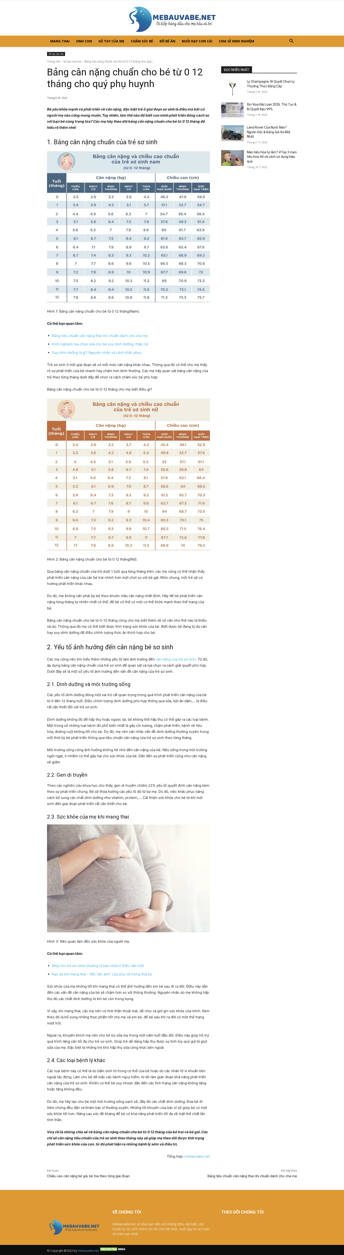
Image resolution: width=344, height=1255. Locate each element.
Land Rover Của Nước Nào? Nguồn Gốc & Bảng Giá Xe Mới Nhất (268, 132)
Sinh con (84, 41)
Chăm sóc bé (142, 41)
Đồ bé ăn (167, 41)
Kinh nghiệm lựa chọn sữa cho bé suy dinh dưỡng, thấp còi (100, 344)
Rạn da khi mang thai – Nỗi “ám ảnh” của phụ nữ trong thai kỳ (102, 974)
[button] (291, 41)
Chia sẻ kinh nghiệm (236, 41)
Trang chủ (53, 61)
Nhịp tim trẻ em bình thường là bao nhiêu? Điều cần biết (98, 965)
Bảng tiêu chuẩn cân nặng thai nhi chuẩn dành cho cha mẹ (100, 335)
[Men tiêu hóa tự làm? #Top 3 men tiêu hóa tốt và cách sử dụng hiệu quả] (232, 158)
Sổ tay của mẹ (111, 41)
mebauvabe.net (197, 1156)
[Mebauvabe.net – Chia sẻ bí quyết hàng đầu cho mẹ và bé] (172, 18)
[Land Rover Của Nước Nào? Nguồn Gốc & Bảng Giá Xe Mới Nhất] (232, 133)
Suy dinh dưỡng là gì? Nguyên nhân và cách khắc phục (97, 352)
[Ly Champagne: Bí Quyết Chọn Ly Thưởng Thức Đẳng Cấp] (232, 87)
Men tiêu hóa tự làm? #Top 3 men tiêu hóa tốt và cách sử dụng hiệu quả (272, 156)
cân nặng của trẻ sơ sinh (176, 659)
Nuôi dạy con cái (197, 41)
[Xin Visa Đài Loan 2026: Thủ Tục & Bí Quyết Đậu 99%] (232, 110)
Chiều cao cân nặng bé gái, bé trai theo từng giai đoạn (88, 1176)
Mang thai (60, 41)
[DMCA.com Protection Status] (113, 1251)
